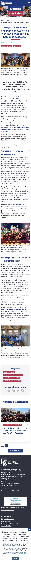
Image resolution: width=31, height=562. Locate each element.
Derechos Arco (5, 521)
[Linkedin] (13, 390)
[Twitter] (17, 390)
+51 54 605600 (15, 483)
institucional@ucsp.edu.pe (8, 485)
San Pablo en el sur (9, 378)
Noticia (12, 372)
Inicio (2, 20)
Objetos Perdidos (6, 526)
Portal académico (6, 516)
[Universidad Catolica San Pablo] (6, 3)
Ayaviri (6, 372)
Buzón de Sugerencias (7, 510)
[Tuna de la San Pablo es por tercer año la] (15, 415)
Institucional (17, 46)
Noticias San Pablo (6, 46)
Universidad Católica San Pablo (12, 380)
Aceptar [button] (15, 558)
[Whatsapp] (22, 390)
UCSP (17, 378)
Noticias (8, 20)
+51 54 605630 (5, 483)
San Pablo (19, 375)
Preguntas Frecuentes (7, 519)
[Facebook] (8, 390)
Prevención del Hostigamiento (9, 523)
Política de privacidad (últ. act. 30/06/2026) (13, 507)
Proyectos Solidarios (9, 375)
